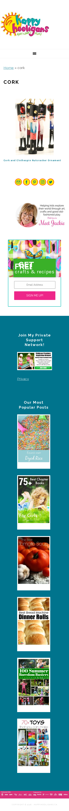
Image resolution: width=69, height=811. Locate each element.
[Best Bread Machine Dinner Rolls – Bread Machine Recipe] (33, 622)
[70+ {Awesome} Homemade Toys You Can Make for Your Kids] (33, 743)
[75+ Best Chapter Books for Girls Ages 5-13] (33, 500)
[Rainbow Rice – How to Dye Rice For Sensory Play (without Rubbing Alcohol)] (33, 439)
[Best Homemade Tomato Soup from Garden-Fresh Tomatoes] (33, 561)
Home (9, 68)
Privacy (23, 379)
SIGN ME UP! (34, 295)
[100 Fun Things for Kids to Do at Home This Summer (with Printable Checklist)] (33, 683)
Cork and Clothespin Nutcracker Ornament (32, 160)
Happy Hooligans (26, 24)
